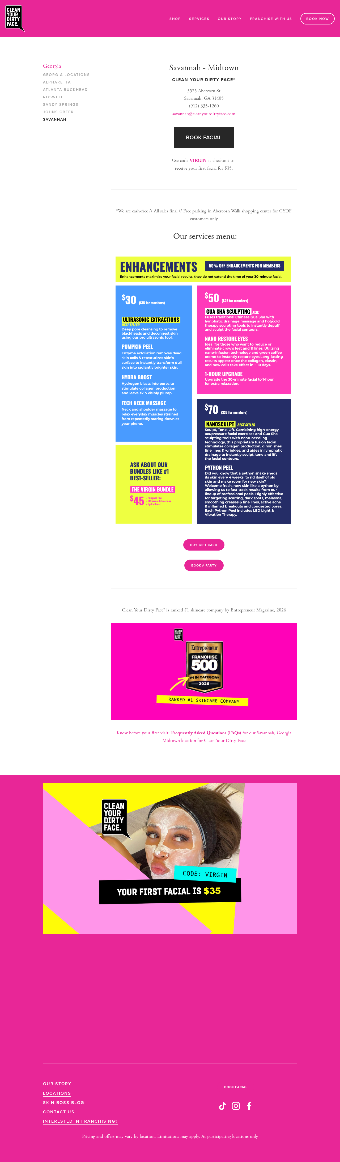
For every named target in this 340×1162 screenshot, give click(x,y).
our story (57, 1084)
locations (57, 1093)
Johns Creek (58, 112)
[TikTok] (222, 1106)
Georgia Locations (66, 75)
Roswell (53, 97)
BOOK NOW (317, 18)
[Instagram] (236, 1106)
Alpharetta (57, 82)
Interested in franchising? (80, 1121)
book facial (204, 137)
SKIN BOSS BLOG (63, 1103)
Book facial (235, 1087)
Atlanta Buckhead (65, 89)
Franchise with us (271, 18)
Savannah (54, 119)
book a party (204, 565)
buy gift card (204, 545)
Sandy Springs (60, 104)
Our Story (230, 18)
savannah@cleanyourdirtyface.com (203, 114)
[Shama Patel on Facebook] (249, 1106)
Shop (175, 18)
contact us (59, 1112)
